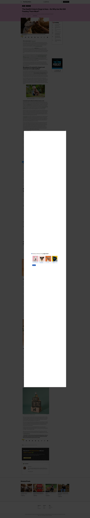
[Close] (65, 130)
